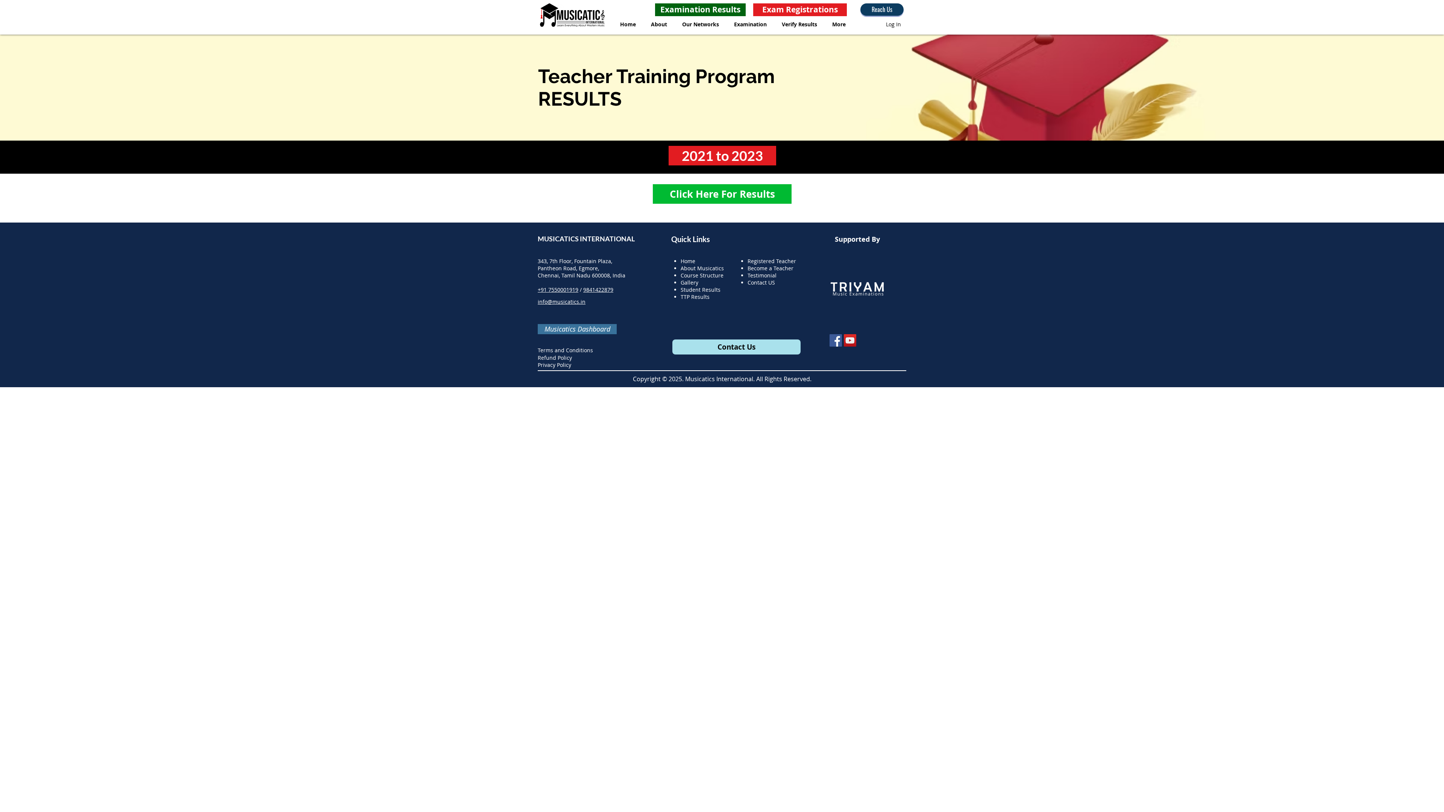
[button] (659, 24)
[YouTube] (850, 340)
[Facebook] (836, 340)
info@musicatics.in (561, 301)
